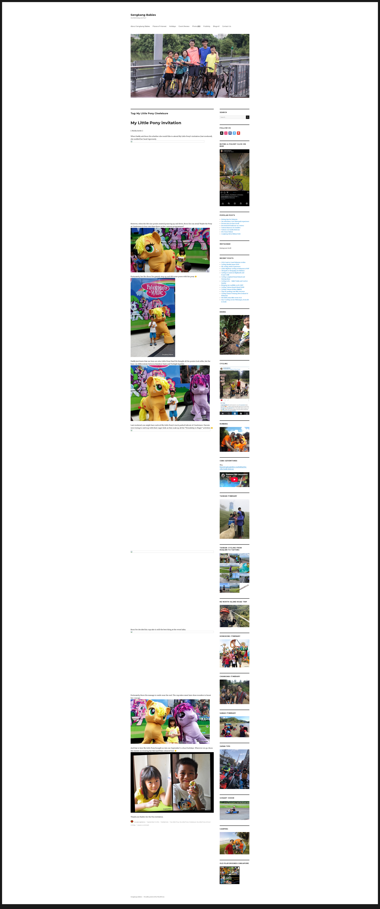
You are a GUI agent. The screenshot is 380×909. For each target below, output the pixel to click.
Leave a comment (143, 825)
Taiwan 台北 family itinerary (230, 230)
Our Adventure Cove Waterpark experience (235, 221)
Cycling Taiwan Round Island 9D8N (232, 287)
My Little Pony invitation (156, 122)
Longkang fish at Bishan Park (230, 234)
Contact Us (226, 26)
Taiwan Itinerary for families (230, 228)
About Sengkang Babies (140, 26)
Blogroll (216, 26)
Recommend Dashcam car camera (232, 225)
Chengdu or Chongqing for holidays (233, 271)
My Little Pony (174, 822)
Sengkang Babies (143, 15)
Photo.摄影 (196, 26)
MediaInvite (164, 822)
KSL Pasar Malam (227, 232)
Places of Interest (159, 26)
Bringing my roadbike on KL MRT (232, 285)
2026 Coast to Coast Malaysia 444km (233, 262)
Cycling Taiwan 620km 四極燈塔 (231, 289)
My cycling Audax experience (230, 266)
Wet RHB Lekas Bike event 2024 (231, 298)
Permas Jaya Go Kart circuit (230, 223)
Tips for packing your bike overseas (233, 291)
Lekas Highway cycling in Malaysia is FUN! (235, 268)
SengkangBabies (139, 822)
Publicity (206, 26)
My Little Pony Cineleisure (188, 822)
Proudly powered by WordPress (154, 897)
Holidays (172, 26)
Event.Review (184, 26)
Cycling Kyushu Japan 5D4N (230, 264)
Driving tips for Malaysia (229, 219)
